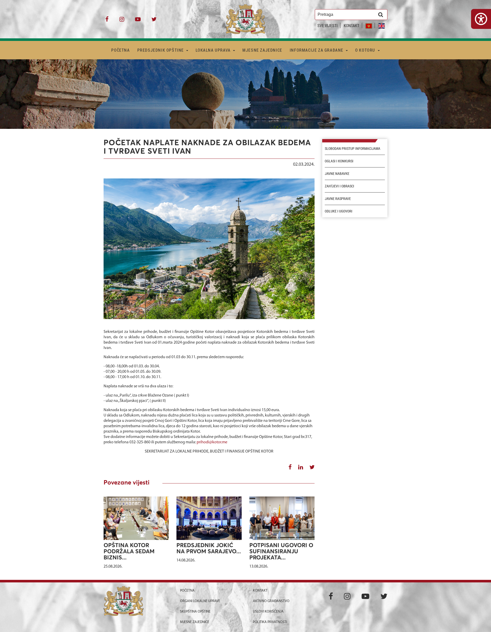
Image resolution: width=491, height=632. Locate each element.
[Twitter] (154, 21)
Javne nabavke (337, 173)
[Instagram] (122, 21)
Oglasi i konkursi (339, 161)
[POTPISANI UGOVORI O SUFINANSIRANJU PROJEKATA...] (282, 518)
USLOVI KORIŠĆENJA (268, 612)
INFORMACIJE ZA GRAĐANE (317, 50)
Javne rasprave (338, 198)
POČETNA (120, 50)
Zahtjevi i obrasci (339, 186)
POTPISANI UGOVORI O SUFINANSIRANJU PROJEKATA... (281, 552)
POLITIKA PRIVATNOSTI (270, 622)
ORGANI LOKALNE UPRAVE (200, 601)
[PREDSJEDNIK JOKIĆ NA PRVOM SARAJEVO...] (209, 521)
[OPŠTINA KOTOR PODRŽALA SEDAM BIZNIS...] (136, 518)
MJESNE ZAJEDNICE (262, 50)
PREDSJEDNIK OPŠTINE (161, 50)
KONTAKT (351, 25)
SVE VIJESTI (327, 25)
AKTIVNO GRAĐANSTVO (271, 601)
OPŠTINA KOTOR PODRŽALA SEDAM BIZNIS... (129, 552)
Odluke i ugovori (338, 211)
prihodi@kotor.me (212, 442)
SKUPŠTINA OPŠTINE (195, 612)
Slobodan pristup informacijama (352, 148)
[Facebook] (107, 21)
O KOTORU (365, 50)
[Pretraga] (381, 14)
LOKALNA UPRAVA (214, 50)
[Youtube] (137, 21)
